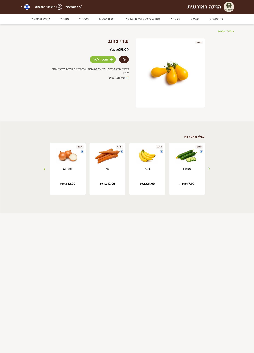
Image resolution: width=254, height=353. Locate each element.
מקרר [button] (85, 18)
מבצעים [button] (195, 18)
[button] (25, 7)
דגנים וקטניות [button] (106, 18)
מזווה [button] (66, 18)
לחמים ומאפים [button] (42, 18)
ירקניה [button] (176, 18)
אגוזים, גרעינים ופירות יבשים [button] (144, 18)
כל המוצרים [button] (216, 18)
